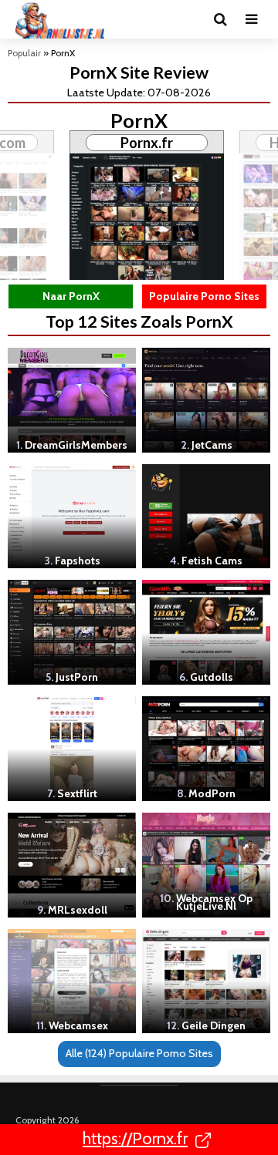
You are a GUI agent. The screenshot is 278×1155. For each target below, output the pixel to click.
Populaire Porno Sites (204, 296)
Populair (24, 53)
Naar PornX (71, 296)
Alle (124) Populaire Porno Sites (139, 1053)
